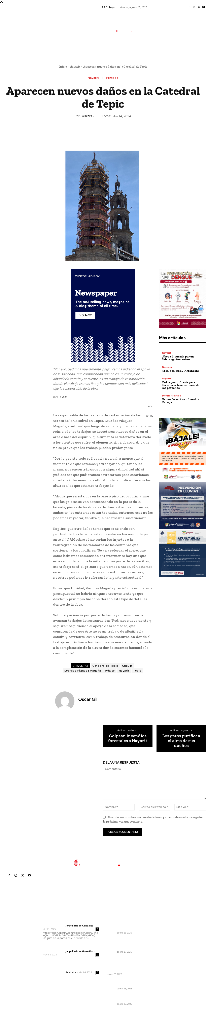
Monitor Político (171, 395)
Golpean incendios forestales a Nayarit (127, 738)
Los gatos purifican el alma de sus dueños (181, 740)
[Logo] (126, 31)
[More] (121, 132)
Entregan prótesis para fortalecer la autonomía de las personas (180, 385)
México (110, 670)
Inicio (63, 66)
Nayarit (75, 66)
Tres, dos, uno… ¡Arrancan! (180, 371)
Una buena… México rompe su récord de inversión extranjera (120, 962)
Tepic (137, 670)
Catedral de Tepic (105, 666)
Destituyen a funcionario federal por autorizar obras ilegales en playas (124, 943)
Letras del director (53, 925)
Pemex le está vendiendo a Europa (181, 401)
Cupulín (127, 666)
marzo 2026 (160, 951)
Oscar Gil (88, 116)
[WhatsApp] (112, 132)
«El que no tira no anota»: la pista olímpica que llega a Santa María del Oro (123, 922)
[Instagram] (194, 7)
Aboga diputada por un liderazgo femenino (178, 358)
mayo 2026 (159, 939)
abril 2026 (159, 945)
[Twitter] (198, 7)
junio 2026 (159, 933)
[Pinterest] (103, 132)
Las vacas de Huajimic (64, 945)
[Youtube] (203, 7)
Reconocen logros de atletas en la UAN (122, 982)
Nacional (167, 367)
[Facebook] (189, 7)
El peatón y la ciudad (62, 966)
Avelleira (71, 972)
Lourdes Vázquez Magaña (82, 670)
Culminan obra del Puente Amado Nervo (122, 997)
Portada (112, 77)
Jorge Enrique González (80, 925)
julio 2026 (158, 927)
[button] (147, 49)
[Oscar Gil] (65, 701)
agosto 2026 (160, 921)
